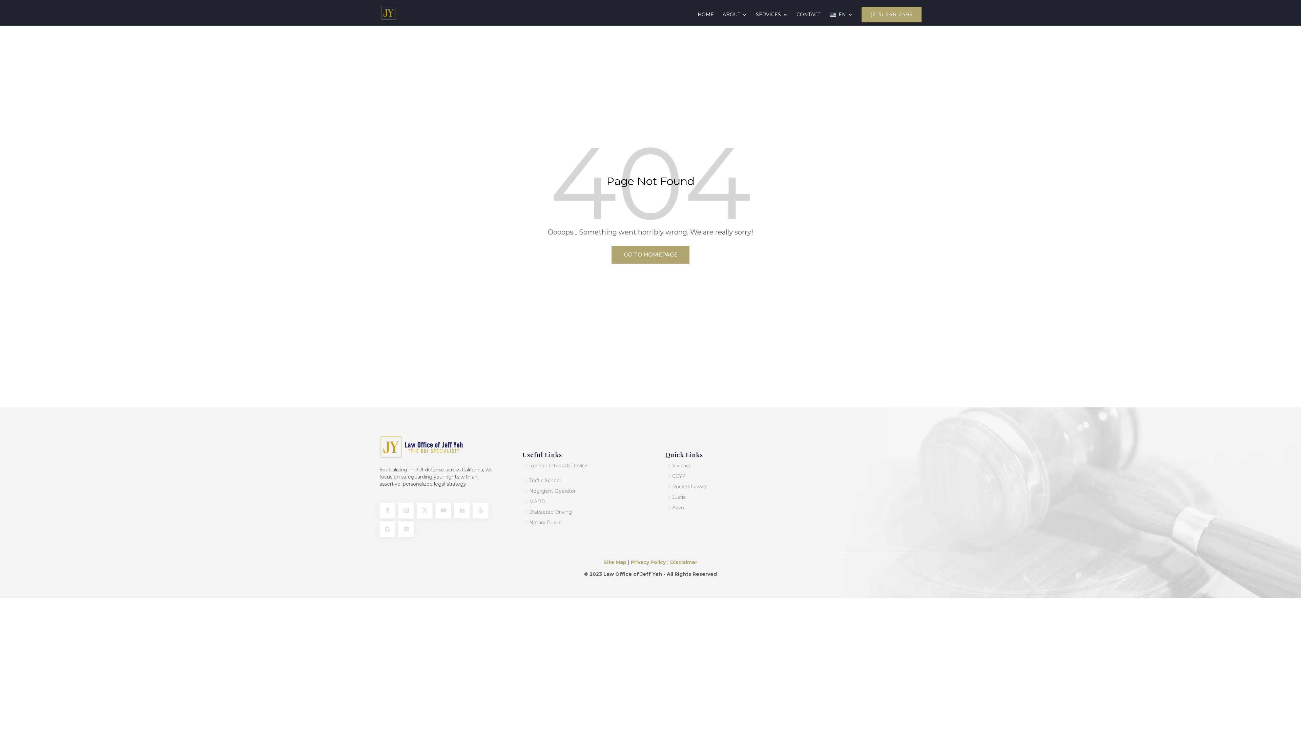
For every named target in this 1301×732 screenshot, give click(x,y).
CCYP (679, 476)
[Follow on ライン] (406, 529)
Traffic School (545, 480)
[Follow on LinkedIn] (462, 510)
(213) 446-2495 (891, 14)
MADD (537, 502)
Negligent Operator (552, 491)
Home (706, 15)
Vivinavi (681, 466)
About (731, 15)
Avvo (678, 508)
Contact (808, 15)
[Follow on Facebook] (387, 510)
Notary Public (545, 523)
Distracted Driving (550, 512)
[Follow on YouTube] (443, 510)
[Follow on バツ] (425, 510)
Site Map (616, 562)
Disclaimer (683, 562)
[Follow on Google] (387, 529)
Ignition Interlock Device (558, 466)
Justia (679, 497)
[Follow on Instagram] (406, 510)
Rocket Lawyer (690, 487)
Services (768, 15)
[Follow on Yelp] (481, 510)
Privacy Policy (647, 562)
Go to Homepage (651, 254)
